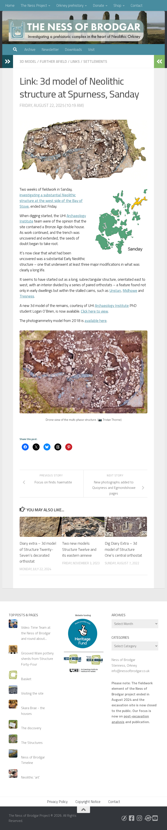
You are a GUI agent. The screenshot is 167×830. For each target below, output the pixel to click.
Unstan (115, 290)
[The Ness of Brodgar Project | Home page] (77, 30)
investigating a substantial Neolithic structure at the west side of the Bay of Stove (51, 200)
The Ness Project (34, 5)
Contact (136, 5)
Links (75, 61)
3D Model (28, 61)
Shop (117, 5)
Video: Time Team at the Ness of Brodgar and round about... (35, 633)
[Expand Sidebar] (7, 61)
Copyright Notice (87, 801)
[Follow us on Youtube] (155, 818)
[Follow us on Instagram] (140, 818)
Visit (91, 49)
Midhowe (130, 290)
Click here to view (94, 311)
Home (10, 5)
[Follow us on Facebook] (132, 818)
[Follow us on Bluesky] (124, 818)
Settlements (95, 61)
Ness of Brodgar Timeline (33, 760)
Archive (29, 49)
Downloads (73, 49)
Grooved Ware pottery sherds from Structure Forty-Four (37, 658)
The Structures (32, 742)
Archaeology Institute (112, 305)
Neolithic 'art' (30, 777)
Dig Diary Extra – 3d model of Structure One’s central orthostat (123, 549)
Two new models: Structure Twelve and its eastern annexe (79, 549)
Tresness (27, 296)
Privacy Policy (57, 801)
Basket (26, 678)
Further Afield (53, 61)
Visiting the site (32, 693)
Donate (98, 5)
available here (96, 320)
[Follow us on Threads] (147, 818)
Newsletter (50, 49)
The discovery (31, 728)
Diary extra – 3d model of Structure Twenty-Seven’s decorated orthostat (38, 552)
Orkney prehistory (70, 5)
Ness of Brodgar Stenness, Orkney (124, 662)
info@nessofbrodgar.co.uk (130, 670)
